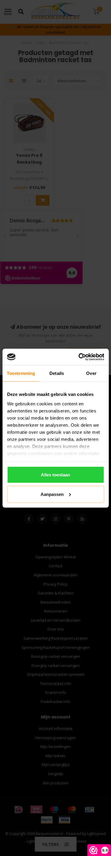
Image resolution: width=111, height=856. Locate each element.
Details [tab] (56, 373)
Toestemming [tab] (21, 373)
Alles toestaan (55, 474)
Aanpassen (52, 493)
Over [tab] (91, 373)
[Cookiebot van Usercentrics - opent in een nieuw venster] (79, 357)
